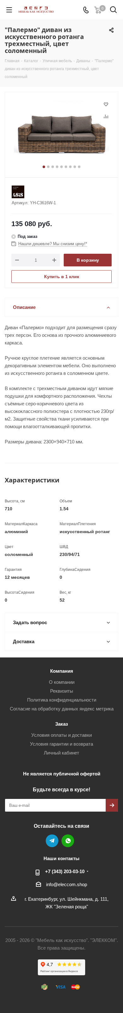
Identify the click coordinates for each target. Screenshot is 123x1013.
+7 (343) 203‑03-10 (65, 871)
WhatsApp (68, 840)
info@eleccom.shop (66, 884)
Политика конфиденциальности (61, 700)
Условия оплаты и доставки (61, 735)
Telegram (52, 840)
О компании (61, 682)
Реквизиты (61, 691)
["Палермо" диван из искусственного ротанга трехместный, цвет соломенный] (61, 132)
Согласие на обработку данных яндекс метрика (62, 708)
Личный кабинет (61, 752)
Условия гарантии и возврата (61, 744)
